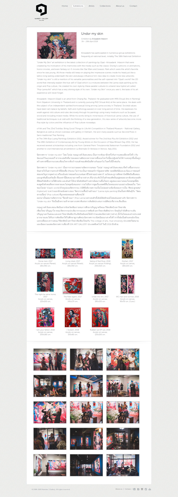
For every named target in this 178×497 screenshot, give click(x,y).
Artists (91, 6)
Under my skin (92, 34)
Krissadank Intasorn (99, 39)
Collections (105, 6)
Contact (133, 6)
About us (120, 6)
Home (65, 6)
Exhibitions (78, 6)
